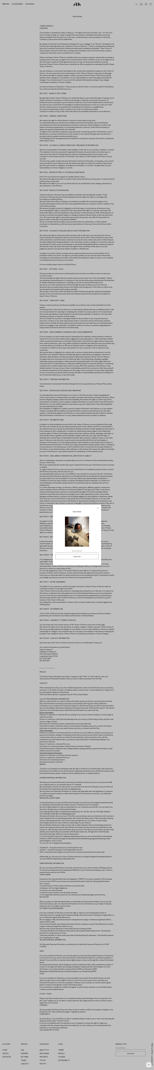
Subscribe (77, 556)
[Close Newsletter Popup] (98, 508)
